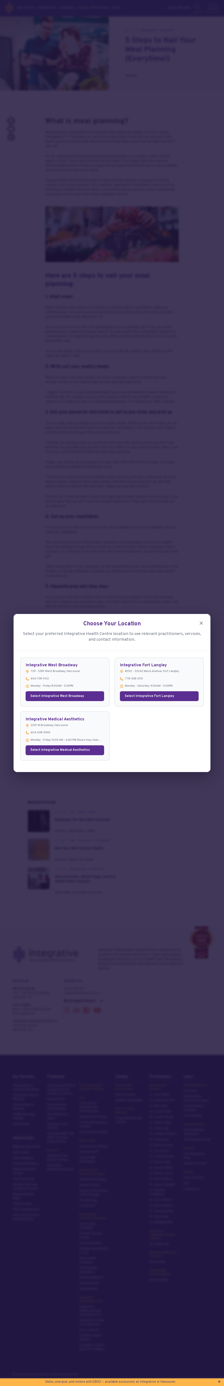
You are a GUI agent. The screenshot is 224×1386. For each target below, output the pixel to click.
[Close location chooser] (201, 623)
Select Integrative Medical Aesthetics (60, 750)
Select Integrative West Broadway (57, 696)
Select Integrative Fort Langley (149, 696)
